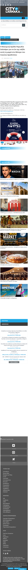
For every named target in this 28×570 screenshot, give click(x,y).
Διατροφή (5, 540)
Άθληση (5, 538)
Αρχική (2, 37)
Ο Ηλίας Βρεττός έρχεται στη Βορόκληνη (8, 298)
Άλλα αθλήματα (6, 512)
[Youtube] (6, 5)
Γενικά (4, 476)
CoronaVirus (6, 471)
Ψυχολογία (5, 536)
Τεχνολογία (5, 545)
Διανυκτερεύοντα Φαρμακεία (12, 0)
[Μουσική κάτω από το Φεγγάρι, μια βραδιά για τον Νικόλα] (14, 171)
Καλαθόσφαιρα (6, 507)
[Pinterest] (11, 5)
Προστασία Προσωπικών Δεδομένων (11, 558)
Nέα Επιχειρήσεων (7, 520)
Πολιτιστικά (6, 486)
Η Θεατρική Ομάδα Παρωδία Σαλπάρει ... (9, 39)
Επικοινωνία (7, 3)
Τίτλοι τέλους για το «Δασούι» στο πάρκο (8, 281)
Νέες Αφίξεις (6, 522)
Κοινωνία (5, 481)
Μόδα (4, 543)
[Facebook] (1, 5)
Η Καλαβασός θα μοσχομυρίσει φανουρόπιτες (9, 264)
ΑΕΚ (5, 359)
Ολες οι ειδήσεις (14, 362)
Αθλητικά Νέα (5, 354)
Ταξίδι (4, 542)
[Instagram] (8, 5)
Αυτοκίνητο (6, 547)
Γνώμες (2, 3)
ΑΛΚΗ (4, 501)
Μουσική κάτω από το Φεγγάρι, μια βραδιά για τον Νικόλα (12, 179)
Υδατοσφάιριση (6, 510)
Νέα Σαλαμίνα (6, 503)
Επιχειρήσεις (6, 485)
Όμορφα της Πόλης (7, 475)
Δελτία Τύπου (6, 523)
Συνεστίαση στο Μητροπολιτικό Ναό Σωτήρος (9, 196)
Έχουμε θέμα (6, 473)
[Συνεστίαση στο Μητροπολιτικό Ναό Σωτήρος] (14, 188)
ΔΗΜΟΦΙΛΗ (5, 324)
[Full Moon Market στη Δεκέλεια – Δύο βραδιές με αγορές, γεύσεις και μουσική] (14, 239)
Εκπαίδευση (6, 483)
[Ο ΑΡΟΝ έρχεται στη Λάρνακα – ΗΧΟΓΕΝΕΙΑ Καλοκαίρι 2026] (14, 205)
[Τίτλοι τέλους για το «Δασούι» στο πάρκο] (14, 273)
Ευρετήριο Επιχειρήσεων (9, 518)
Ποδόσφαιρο (17, 354)
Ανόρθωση (11, 354)
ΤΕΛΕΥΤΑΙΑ (5, 320)
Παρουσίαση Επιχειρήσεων (9, 527)
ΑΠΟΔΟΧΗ (11, 568)
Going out (8, 37)
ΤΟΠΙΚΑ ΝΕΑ (18, 335)
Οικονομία (5, 478)
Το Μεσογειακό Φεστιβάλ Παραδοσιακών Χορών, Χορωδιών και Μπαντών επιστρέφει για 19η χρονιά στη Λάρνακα (13, 230)
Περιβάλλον (6, 488)
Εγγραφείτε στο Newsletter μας (11, 2)
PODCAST (5, 492)
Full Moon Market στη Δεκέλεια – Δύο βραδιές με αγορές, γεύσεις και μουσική (13, 247)
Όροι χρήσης (17, 568)
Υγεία (4, 535)
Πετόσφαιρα (6, 508)
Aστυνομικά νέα (11, 335)
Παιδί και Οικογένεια (8, 533)
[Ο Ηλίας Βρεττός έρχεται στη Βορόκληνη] (14, 290)
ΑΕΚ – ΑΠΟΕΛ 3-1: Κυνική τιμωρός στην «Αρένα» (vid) (14, 356)
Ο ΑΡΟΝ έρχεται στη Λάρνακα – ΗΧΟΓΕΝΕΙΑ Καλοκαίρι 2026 (12, 212)
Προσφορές (6, 525)
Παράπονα (3, 0)
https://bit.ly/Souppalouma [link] (6, 111)
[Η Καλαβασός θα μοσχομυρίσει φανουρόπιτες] (14, 257)
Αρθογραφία (22, 2)
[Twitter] (4, 5)
